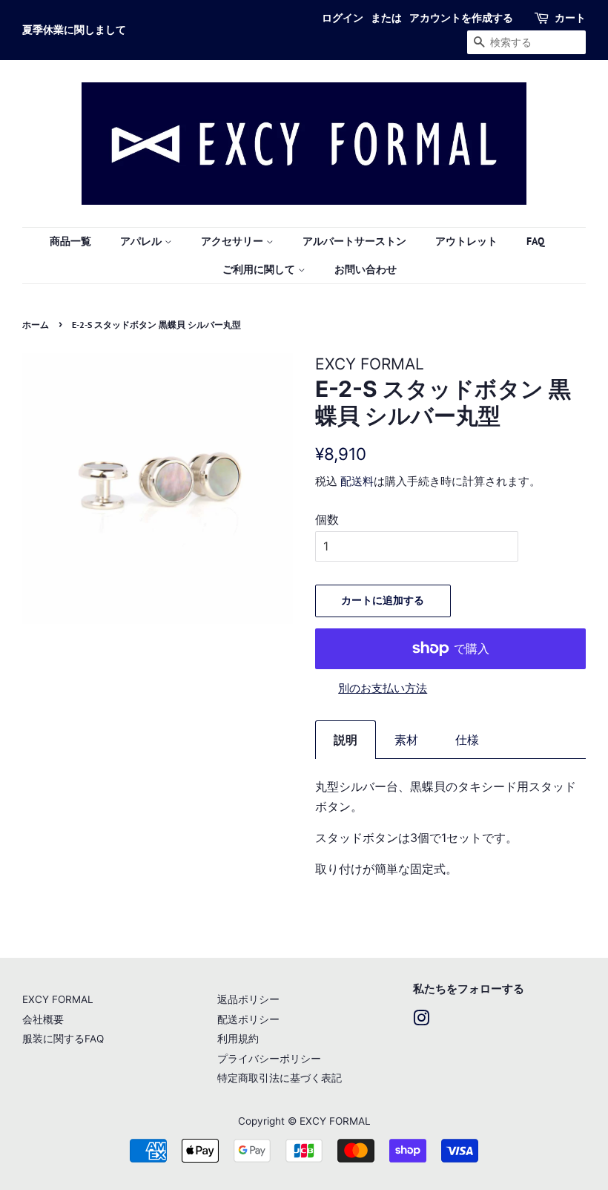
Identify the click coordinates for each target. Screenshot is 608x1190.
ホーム (35, 324)
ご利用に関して (260, 269)
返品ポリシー (248, 999)
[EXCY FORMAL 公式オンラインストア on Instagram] (421, 1021)
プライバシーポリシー (269, 1059)
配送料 (357, 481)
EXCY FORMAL (57, 999)
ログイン (342, 17)
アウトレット (466, 241)
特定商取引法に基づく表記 (279, 1078)
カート (570, 17)
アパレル (142, 241)
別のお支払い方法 (382, 688)
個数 (327, 519)
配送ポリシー (248, 1019)
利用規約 (238, 1039)
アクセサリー (233, 241)
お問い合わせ (365, 269)
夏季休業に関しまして (74, 29)
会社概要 (43, 1019)
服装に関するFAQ (63, 1039)
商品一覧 (70, 241)
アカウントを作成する (461, 17)
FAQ (535, 241)
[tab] (345, 739)
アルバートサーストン (354, 241)
